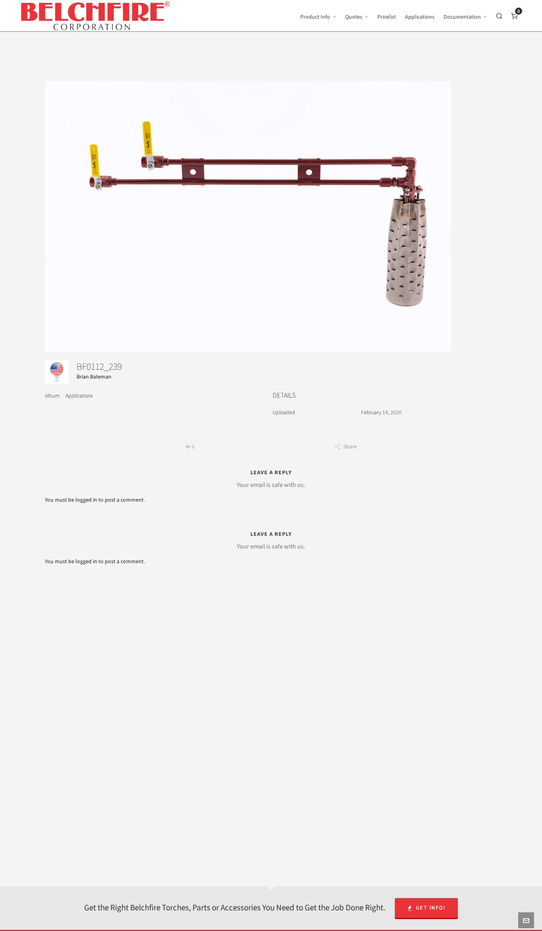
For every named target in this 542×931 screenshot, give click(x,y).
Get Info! (431, 908)
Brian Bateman (94, 377)
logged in (86, 500)
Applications (79, 396)
